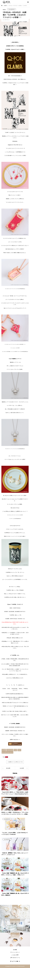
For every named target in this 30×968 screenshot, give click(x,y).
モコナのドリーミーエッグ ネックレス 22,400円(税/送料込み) (15, 448)
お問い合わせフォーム (15, 957)
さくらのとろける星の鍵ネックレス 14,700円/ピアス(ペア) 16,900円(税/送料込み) (15, 351)
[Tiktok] (13, 961)
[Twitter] (15, 961)
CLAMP (3, 750)
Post (4, 757)
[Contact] (19, 961)
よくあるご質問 (15, 954)
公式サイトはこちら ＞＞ (15, 739)
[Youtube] (17, 961)
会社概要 (15, 949)
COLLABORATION (12, 9)
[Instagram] (11, 961)
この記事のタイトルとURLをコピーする (15, 761)
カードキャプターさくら (7, 752)
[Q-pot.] (6, 2)
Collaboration (10, 750)
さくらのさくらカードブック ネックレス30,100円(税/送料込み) (15, 288)
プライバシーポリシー (15, 952)
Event (15, 750)
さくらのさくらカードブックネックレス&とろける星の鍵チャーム (15, 344)
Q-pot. (19, 750)
